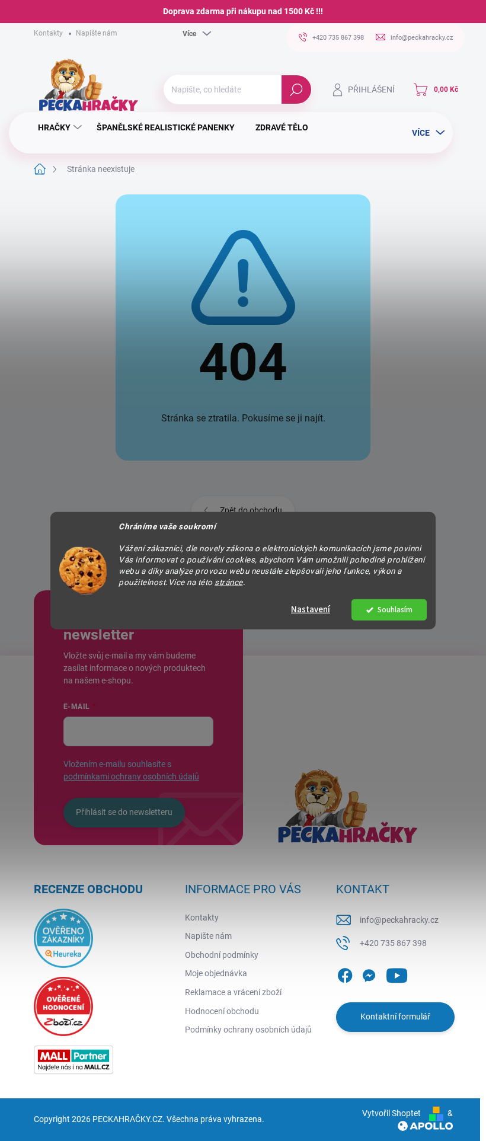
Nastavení (310, 609)
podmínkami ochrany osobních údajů (131, 776)
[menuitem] (61, 127)
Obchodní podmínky (221, 955)
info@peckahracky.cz (399, 920)
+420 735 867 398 (393, 943)
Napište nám (96, 33)
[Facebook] (345, 973)
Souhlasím (395, 609)
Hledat (296, 89)
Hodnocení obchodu (222, 1011)
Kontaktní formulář (395, 1016)
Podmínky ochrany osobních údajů (248, 1029)
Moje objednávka (216, 973)
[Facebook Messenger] (369, 973)
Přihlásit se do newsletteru (124, 812)
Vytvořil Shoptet (391, 1113)
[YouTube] (396, 973)
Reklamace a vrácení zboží (233, 992)
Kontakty (48, 33)
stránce (229, 582)
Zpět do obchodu (251, 510)
